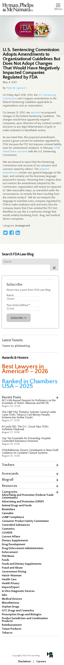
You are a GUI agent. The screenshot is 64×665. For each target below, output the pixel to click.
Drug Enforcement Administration (22, 548)
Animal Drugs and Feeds (17, 505)
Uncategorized (22, 225)
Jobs (4, 594)
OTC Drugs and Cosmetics (18, 610)
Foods (5, 559)
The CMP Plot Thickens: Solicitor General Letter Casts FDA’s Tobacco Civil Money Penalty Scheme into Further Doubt (29, 415)
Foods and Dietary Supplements (21, 563)
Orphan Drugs (10, 606)
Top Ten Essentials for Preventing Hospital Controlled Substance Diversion (26, 439)
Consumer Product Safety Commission (25, 521)
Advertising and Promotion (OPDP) (23, 501)
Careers (41, 661)
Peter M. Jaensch (15, 88)
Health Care (9, 579)
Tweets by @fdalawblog (16, 345)
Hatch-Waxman (12, 575)
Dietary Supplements (15, 540)
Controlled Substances (16, 524)
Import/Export (10, 587)
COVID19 (7, 532)
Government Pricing (14, 571)
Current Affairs (11, 536)
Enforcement (10, 552)
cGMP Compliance (13, 517)
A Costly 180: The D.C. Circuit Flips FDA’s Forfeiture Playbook (25, 428)
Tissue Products (11, 628)
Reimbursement (12, 624)
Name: (10, 295)
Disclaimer (24, 661)
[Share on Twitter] (5, 232)
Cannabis (7, 513)
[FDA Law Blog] (32, 26)
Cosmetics (8, 528)
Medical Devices (12, 598)
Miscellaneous (10, 602)
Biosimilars (8, 509)
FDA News (8, 556)
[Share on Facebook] (11, 232)
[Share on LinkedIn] (18, 232)
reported (35, 112)
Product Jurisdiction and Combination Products (25, 620)
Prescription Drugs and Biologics (21, 614)
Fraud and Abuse (12, 567)
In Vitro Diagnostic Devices (18, 591)
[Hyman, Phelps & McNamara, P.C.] (18, 8)
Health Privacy (10, 583)
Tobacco (7, 632)
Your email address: (18, 305)
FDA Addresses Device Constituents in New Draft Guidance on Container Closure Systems (30, 451)
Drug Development (13, 544)
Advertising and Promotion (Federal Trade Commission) (28, 496)
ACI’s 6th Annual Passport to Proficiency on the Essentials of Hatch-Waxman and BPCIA (29, 402)
